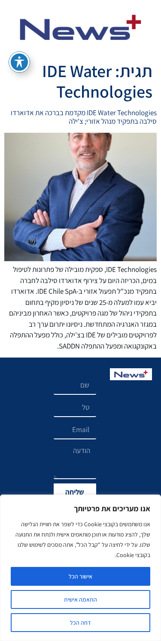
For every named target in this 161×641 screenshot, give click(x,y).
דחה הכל (80, 622)
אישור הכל (80, 576)
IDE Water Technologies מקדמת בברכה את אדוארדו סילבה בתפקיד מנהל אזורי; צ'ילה (84, 117)
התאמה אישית (80, 599)
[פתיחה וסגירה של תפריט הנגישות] (19, 62)
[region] (80, 568)
